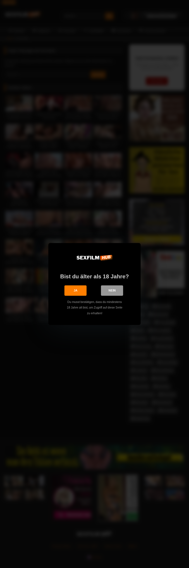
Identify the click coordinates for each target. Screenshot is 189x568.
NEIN (112, 290)
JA (76, 290)
